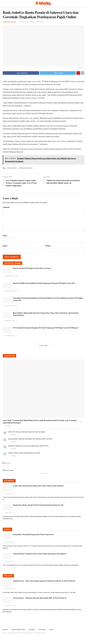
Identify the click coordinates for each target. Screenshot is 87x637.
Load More (43, 345)
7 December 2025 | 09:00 (10, 291)
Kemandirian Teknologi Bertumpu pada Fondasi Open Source (33, 534)
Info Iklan (32, 629)
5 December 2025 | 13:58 (10, 320)
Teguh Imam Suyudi (9, 22)
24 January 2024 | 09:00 (27, 22)
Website (48, 246)
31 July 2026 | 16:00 (9, 542)
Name (5, 235)
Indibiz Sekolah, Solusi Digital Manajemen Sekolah (24, 453)
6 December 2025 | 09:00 (10, 306)
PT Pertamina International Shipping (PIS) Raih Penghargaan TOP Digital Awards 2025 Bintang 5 (45, 328)
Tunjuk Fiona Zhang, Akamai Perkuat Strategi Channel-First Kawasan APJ (38, 505)
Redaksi (5, 629)
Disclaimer (42, 629)
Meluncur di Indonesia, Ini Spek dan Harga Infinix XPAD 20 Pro (28, 446)
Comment (6, 207)
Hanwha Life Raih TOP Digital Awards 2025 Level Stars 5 (32, 268)
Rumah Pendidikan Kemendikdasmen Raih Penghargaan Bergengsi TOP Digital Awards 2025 (44, 283)
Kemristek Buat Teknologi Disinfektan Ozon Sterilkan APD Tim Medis (30, 439)
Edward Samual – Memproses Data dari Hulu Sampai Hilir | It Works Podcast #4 (39, 598)
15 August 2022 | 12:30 (10, 605)
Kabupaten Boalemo (25, 168)
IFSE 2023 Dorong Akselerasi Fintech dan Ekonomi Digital (26, 432)
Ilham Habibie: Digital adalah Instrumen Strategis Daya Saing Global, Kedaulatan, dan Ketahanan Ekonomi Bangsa (46, 314)
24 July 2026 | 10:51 (9, 561)
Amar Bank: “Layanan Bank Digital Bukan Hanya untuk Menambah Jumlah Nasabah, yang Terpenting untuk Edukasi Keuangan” (40, 421)
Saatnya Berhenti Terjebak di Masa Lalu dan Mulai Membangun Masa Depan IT (39, 553)
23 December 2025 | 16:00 (11, 276)
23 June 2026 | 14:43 (9, 493)
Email (5, 246)
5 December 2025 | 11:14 (10, 335)
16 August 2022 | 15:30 (10, 588)
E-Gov (42, 22)
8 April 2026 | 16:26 (9, 513)
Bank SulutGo (12, 168)
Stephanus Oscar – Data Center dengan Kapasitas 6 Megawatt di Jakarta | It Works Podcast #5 (44, 581)
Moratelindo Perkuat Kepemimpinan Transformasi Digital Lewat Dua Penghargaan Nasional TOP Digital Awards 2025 (48, 299)
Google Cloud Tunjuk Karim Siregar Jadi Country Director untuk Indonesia (38, 486)
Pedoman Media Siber (18, 629)
